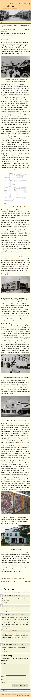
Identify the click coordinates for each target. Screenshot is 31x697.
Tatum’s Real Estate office (18, 48)
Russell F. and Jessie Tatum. (14, 213)
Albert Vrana (19, 442)
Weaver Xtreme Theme (24, 695)
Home (3, 25)
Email (3, 679)
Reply (5, 602)
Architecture (9, 25)
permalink (22, 578)
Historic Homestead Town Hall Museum (18, 4)
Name (3, 676)
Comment (4, 663)
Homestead (14, 578)
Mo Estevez (6, 606)
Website (3, 682)
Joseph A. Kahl (10, 250)
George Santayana (5, 553)
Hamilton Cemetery (15, 260)
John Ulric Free (13, 566)
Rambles (27, 29)
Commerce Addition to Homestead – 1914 (15, 207)
